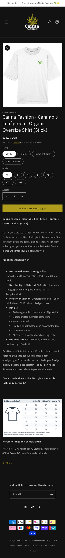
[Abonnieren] (51, 494)
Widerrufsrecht (51, 546)
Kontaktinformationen (19, 546)
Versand (17, 142)
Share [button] (9, 463)
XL (48, 174)
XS (7, 174)
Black (24, 153)
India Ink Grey (44, 153)
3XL (20, 182)
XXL (8, 182)
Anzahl (5, 189)
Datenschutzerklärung (41, 540)
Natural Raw (13, 161)
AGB (55, 540)
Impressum (37, 546)
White (9, 153)
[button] (6, 22)
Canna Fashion (21, 540)
